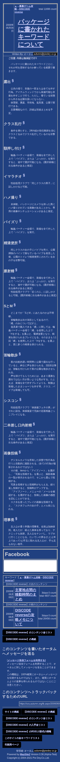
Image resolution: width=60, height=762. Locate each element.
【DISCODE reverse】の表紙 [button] (20, 639)
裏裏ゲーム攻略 (32, 577)
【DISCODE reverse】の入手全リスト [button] (25, 725)
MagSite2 (25, 754)
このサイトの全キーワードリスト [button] (22, 738)
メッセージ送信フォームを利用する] (27, 660)
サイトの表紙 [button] (12, 711)
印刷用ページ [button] (12, 744)
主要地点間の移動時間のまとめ (25, 594)
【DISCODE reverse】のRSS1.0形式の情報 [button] (28, 731)
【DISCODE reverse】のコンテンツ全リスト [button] (28, 632)
